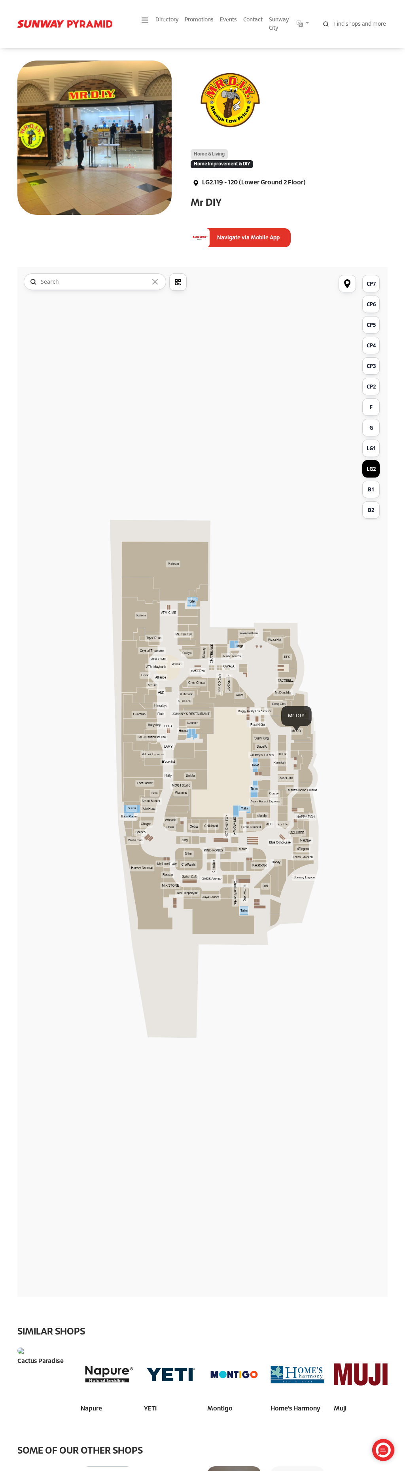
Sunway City (279, 24)
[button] (145, 20)
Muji (340, 1409)
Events (228, 20)
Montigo (220, 1409)
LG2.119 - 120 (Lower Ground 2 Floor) (253, 183)
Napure (91, 1409)
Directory (166, 20)
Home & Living (209, 154)
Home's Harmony (295, 1409)
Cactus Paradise (40, 1361)
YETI (150, 1409)
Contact (253, 20)
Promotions (199, 20)
